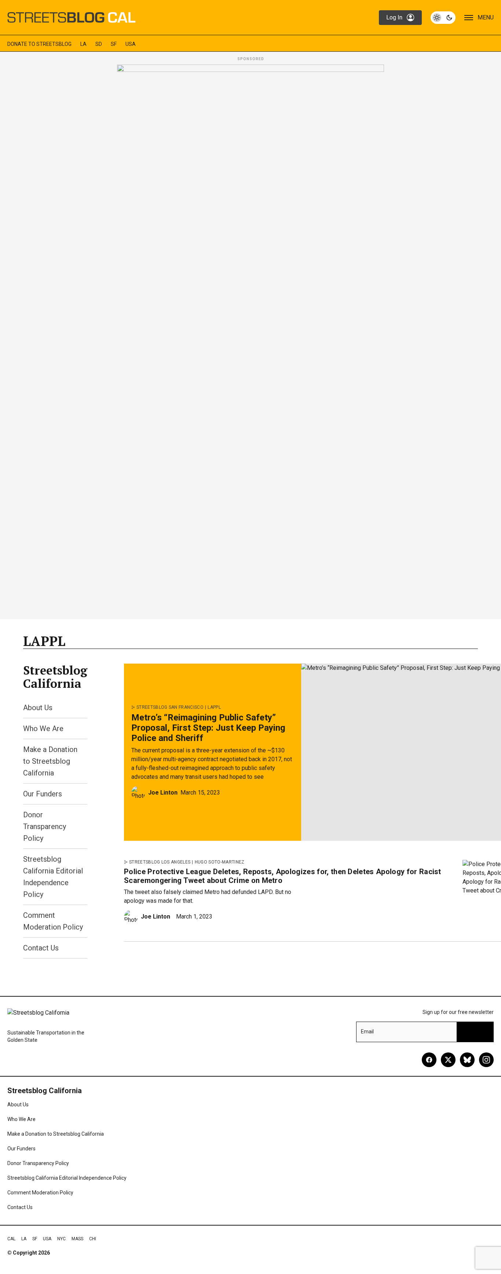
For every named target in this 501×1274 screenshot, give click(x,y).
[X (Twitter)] (448, 1059)
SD (98, 44)
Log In (394, 17)
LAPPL (214, 707)
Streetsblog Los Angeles (159, 862)
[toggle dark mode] (443, 17)
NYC (61, 1238)
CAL (11, 1238)
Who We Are (43, 728)
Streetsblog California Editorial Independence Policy (67, 1178)
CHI (92, 1238)
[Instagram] (486, 1059)
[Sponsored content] (250, 340)
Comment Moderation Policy (40, 1192)
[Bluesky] (467, 1059)
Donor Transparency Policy (44, 826)
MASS (77, 1238)
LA (83, 44)
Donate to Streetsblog (39, 44)
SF (114, 44)
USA (130, 44)
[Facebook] (429, 1059)
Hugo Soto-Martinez (220, 862)
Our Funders (42, 793)
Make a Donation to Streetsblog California (50, 761)
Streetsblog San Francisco (170, 707)
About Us (37, 707)
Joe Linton (163, 792)
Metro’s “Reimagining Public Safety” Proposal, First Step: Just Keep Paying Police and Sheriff (208, 727)
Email (367, 1031)
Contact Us (41, 947)
